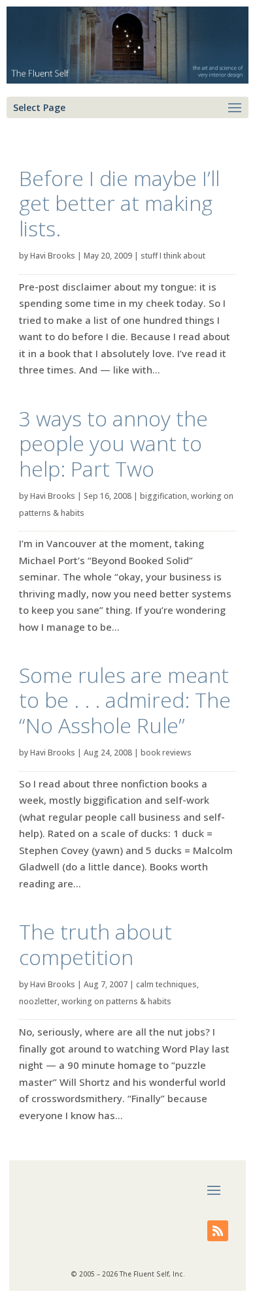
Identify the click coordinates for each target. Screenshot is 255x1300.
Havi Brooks (52, 255)
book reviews (166, 752)
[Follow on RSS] (217, 1230)
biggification (163, 495)
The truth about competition (95, 943)
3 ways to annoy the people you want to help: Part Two (113, 443)
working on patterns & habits (116, 1001)
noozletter (38, 1001)
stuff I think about (173, 255)
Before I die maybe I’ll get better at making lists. (119, 203)
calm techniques (166, 984)
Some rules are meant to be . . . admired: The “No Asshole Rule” (125, 700)
